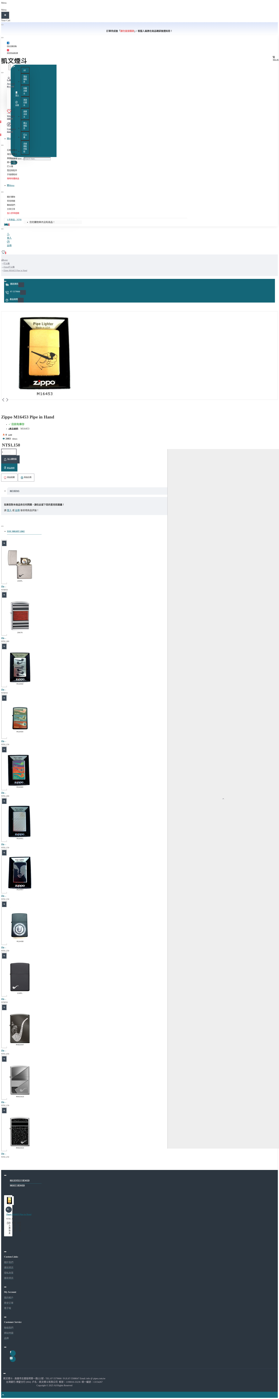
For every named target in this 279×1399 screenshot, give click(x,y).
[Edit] (2, 24)
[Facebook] (13, 1353)
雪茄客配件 (25, 79)
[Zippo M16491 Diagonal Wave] (20, 822)
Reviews (14, 491)
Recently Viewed (19, 1180)
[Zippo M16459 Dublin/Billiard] (20, 719)
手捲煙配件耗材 (25, 148)
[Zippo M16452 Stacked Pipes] (20, 668)
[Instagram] (13, 1359)
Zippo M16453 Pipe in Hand (15, 270)
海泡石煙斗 (25, 102)
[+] (223, 799)
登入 (9, 510)
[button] (10, 459)
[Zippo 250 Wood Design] (20, 616)
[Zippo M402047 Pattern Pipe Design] (20, 1029)
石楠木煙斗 (25, 90)
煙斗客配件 (25, 125)
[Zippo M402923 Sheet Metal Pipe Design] (20, 1080)
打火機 (25, 136)
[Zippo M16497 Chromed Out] (20, 874)
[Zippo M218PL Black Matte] (20, 977)
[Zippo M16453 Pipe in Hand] (9, 1201)
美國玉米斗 (25, 114)
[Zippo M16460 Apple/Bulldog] (20, 771)
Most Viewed (17, 1185)
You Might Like (16, 531)
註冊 (17, 510)
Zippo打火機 (9, 267)
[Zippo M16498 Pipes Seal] (20, 926)
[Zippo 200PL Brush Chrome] (20, 565)
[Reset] (5, 15)
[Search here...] (9, 67)
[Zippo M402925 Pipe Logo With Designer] (20, 1132)
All (24, 70)
